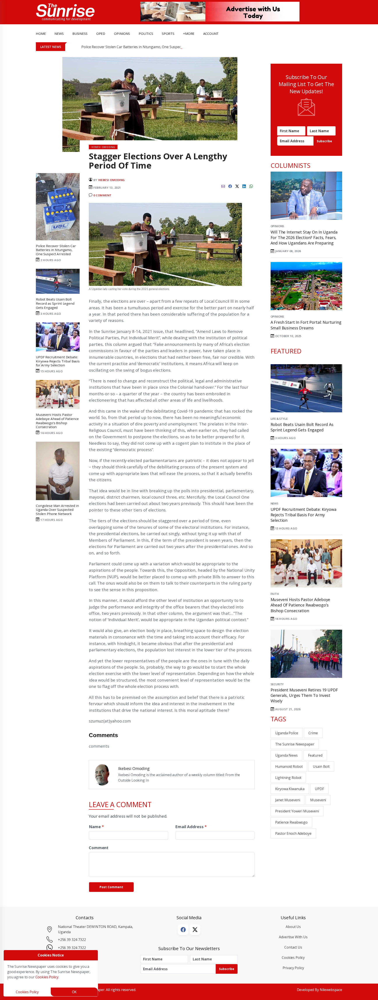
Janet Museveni (287, 800)
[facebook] (230, 185)
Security (277, 684)
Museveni (318, 800)
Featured (315, 755)
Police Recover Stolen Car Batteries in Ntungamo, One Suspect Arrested (139, 46)
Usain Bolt (321, 766)
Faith (275, 594)
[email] (223, 185)
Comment (98, 847)
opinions (122, 33)
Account (211, 33)
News (274, 503)
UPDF (319, 788)
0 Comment (102, 195)
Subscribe (324, 141)
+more (188, 33)
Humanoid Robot (289, 766)
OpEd (100, 33)
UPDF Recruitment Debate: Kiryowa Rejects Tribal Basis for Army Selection (303, 515)
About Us (293, 926)
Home (41, 33)
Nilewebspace (331, 989)
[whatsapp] (251, 185)
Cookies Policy (293, 957)
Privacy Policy (293, 967)
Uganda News (286, 755)
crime (313, 733)
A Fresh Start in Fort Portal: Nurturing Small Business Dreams (306, 325)
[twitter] (237, 185)
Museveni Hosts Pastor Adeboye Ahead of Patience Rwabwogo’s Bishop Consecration (300, 605)
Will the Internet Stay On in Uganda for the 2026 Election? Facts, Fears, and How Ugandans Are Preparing (304, 237)
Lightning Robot (288, 777)
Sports (168, 33)
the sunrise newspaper (294, 744)
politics (146, 33)
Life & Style (279, 419)
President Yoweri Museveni (297, 811)
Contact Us (293, 947)
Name (96, 826)
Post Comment (111, 887)
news (58, 33)
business (80, 33)
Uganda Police (286, 733)
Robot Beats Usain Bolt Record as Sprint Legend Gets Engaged (302, 427)
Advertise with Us (293, 937)
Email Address (191, 826)
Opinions (277, 226)
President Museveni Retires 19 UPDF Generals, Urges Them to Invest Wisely (304, 695)
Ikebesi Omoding (111, 180)
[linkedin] (244, 185)
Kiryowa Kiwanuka (290, 788)
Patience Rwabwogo (291, 822)
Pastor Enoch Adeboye (293, 833)
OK (74, 991)
